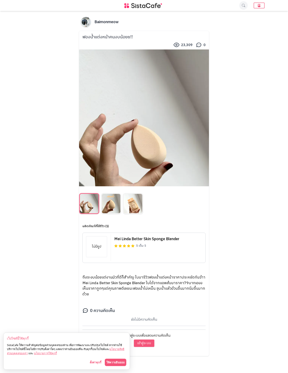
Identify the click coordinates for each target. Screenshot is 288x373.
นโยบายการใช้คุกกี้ (45, 353)
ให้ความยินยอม (115, 362)
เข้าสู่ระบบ (144, 343)
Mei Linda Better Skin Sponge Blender (146, 239)
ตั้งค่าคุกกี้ (95, 362)
